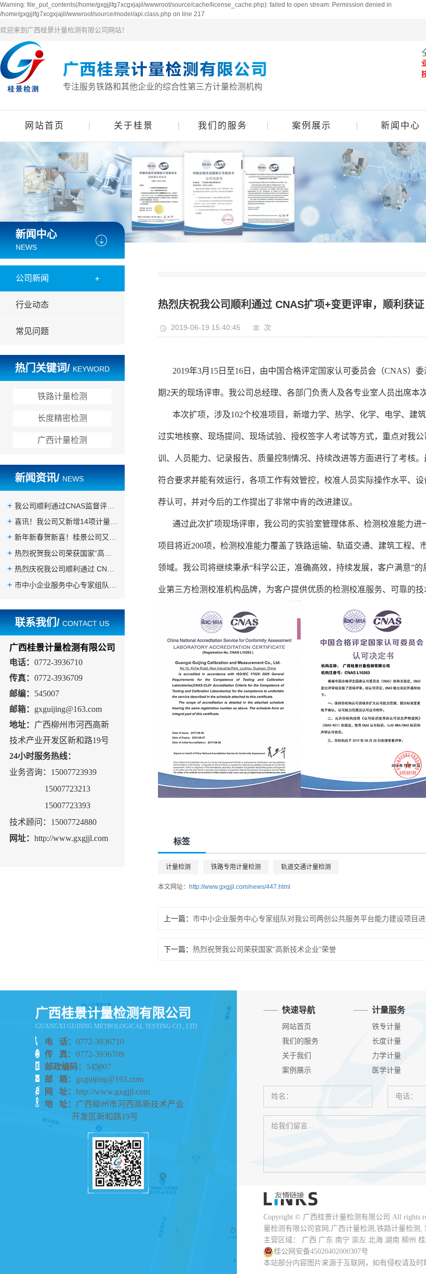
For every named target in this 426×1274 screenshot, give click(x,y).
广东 (325, 1240)
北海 (375, 1240)
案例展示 (311, 126)
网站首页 (44, 126)
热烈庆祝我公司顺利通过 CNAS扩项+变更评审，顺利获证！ (66, 569)
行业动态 (32, 304)
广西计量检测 (62, 440)
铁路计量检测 (62, 396)
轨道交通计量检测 (306, 867)
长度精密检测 (62, 418)
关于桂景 (133, 126)
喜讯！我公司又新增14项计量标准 (66, 521)
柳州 (409, 1240)
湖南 (392, 1240)
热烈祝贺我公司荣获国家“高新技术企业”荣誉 (66, 553)
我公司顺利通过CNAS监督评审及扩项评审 (66, 506)
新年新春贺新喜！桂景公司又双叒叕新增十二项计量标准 (66, 537)
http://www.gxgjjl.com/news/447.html (239, 886)
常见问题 (32, 331)
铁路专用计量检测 (236, 867)
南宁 (342, 1240)
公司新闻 (32, 278)
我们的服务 (222, 126)
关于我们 (296, 1056)
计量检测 (178, 867)
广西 (309, 1240)
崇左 (359, 1240)
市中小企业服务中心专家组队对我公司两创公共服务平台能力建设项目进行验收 (66, 585)
